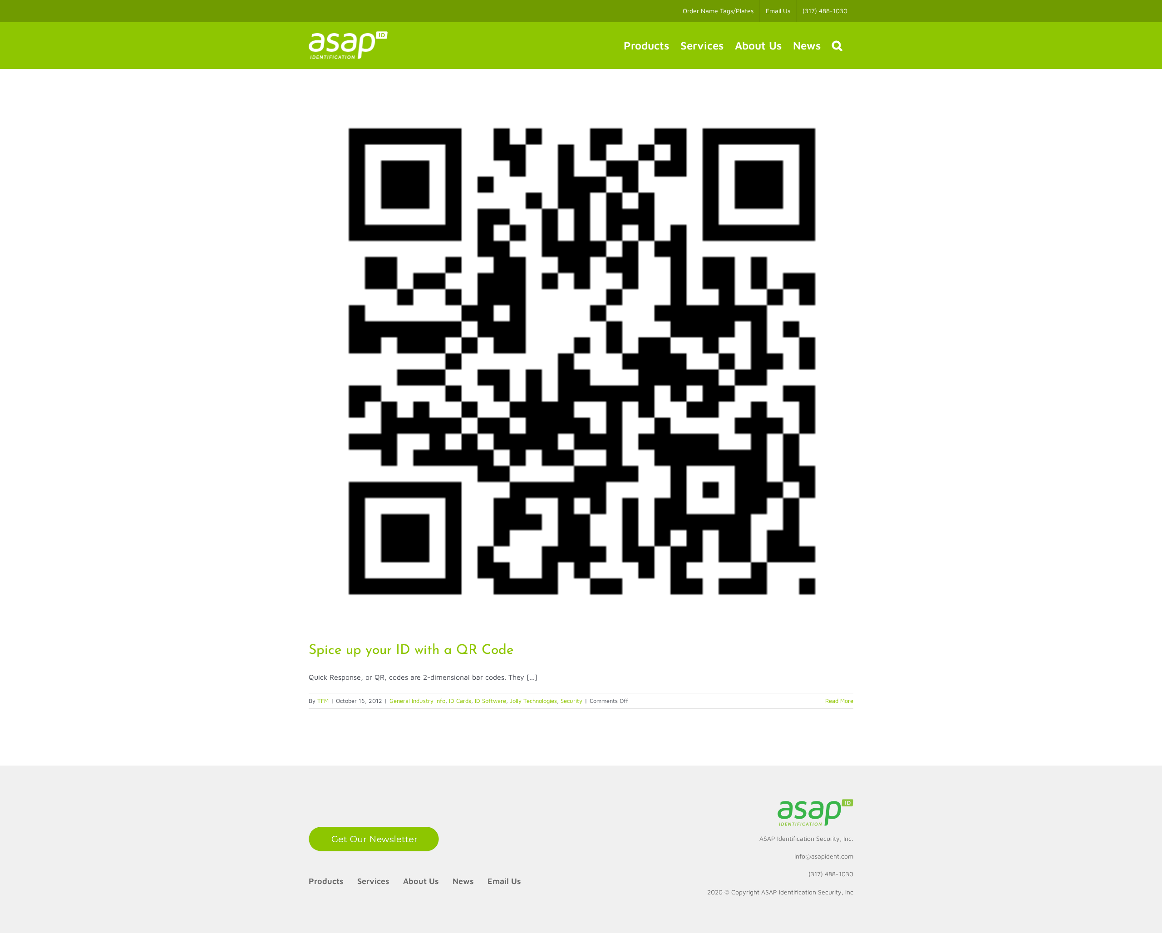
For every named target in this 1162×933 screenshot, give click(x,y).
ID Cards (460, 700)
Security (571, 700)
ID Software (490, 700)
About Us (421, 881)
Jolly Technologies (533, 700)
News (463, 881)
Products (326, 881)
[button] (837, 45)
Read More (839, 700)
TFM (323, 700)
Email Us (504, 881)
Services (373, 881)
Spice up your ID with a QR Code (411, 650)
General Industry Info (417, 700)
